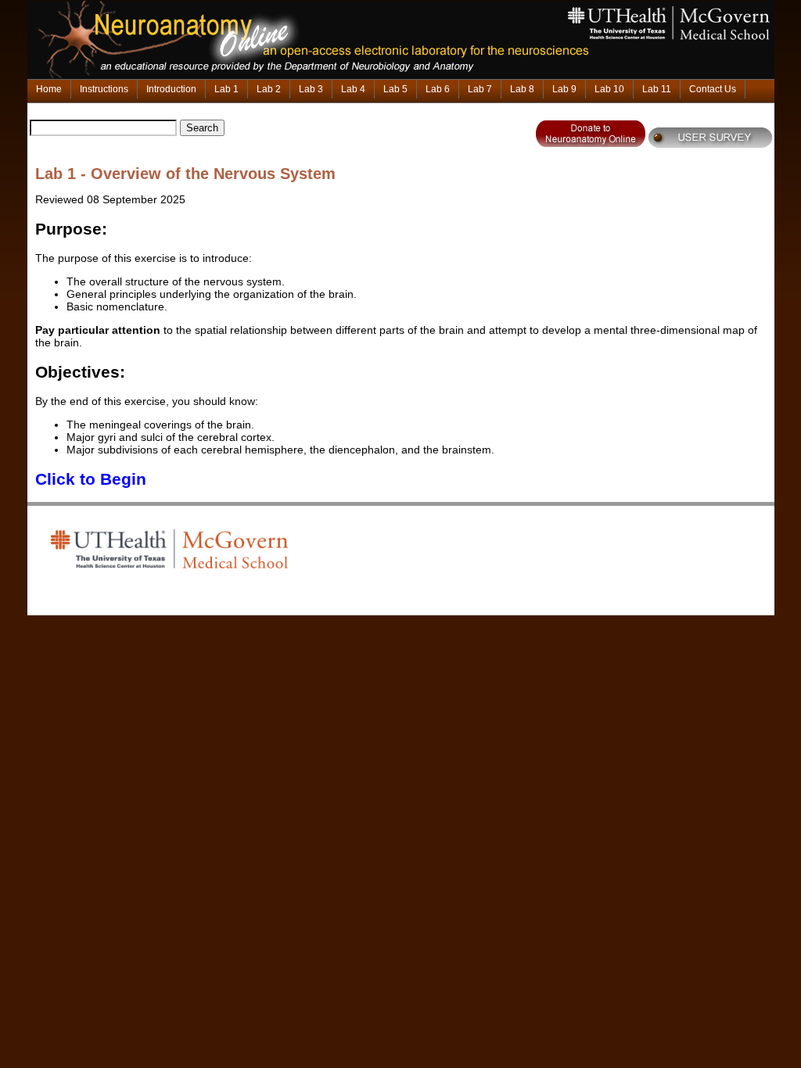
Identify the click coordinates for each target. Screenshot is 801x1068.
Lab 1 (226, 89)
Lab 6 (438, 89)
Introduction (171, 89)
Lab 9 (564, 89)
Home (49, 89)
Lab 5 (395, 89)
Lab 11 (656, 89)
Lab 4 (353, 89)
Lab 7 (480, 89)
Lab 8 (522, 89)
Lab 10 (609, 89)
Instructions (104, 89)
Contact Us (712, 89)
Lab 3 (311, 89)
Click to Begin (90, 479)
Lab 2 (269, 89)
